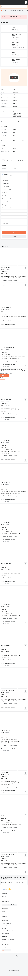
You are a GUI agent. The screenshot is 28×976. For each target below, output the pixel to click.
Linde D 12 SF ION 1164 (7, 347)
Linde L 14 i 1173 (5, 267)
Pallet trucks (5, 223)
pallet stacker (16, 95)
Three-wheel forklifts (6, 189)
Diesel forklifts (5, 183)
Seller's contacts (5, 901)
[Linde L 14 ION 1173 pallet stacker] (14, 762)
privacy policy (19, 377)
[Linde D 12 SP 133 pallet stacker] (14, 389)
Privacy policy (5, 925)
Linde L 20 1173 (5, 814)
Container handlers (6, 220)
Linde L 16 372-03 (16, 59)
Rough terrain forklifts (7, 208)
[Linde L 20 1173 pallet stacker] (14, 804)
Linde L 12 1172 (15, 42)
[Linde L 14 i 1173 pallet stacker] (14, 257)
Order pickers (5, 214)
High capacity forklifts (7, 201)
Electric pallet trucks (6, 198)
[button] (26, 2)
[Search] (25, 6)
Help (3, 899)
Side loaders (5, 211)
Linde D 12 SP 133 (6, 399)
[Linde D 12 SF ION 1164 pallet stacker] (14, 338)
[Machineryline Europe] (10, 2)
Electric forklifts (5, 186)
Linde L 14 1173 (15, 51)
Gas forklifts (5, 192)
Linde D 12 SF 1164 (16, 34)
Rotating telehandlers (7, 205)
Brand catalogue (5, 933)
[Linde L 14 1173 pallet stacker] (14, 473)
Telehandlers (5, 180)
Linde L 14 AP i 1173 (6, 307)
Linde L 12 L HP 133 (16, 26)
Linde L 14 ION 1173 (6, 772)
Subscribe (4, 375)
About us (4, 896)
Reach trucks (5, 195)
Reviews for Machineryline (8, 930)
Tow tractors (5, 217)
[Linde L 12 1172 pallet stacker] (14, 431)
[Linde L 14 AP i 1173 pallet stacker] (14, 298)
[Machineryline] (6, 10)
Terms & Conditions (6, 923)
